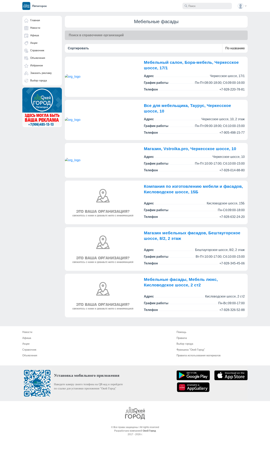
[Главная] (135, 413)
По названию (235, 48)
